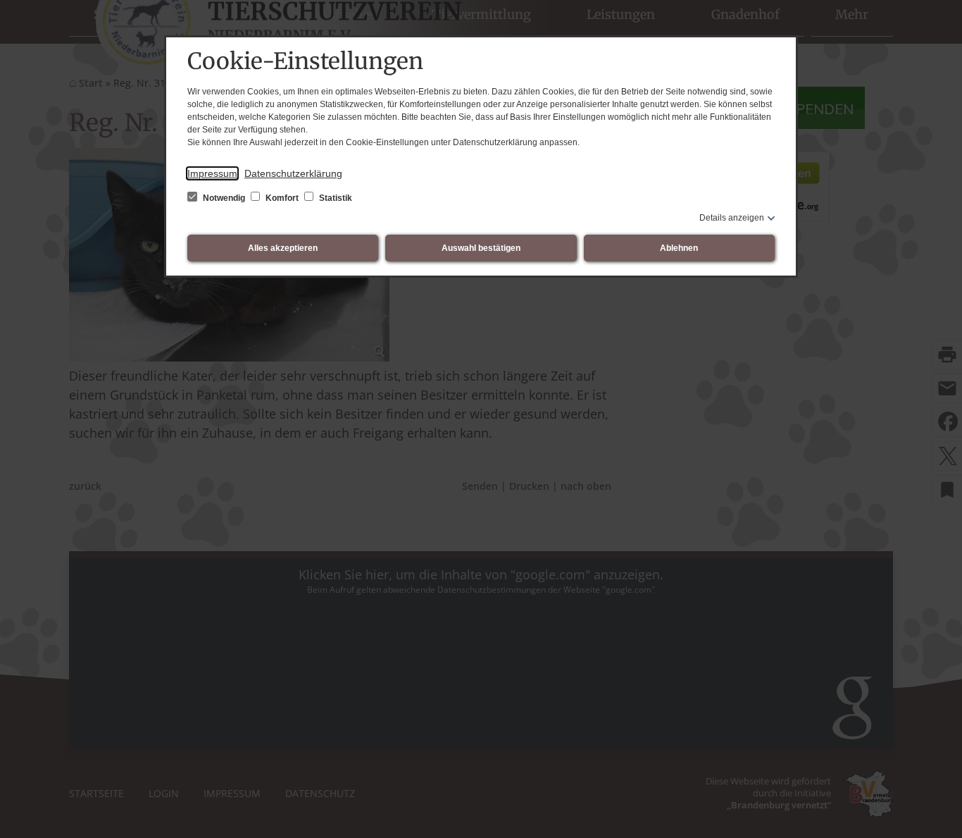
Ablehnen (679, 248)
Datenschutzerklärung (293, 173)
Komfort (282, 198)
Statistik (334, 198)
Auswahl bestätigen (481, 248)
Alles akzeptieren (283, 248)
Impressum (212, 173)
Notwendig (224, 198)
